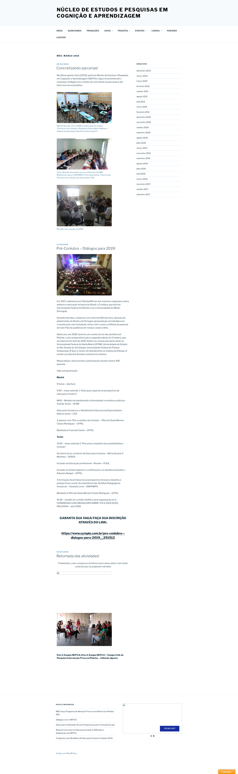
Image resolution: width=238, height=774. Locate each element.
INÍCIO (59, 30)
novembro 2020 (143, 122)
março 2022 (141, 81)
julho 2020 (141, 143)
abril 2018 (140, 174)
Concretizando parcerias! (77, 68)
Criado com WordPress (66, 753)
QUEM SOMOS (74, 30)
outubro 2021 (142, 91)
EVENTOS (139, 30)
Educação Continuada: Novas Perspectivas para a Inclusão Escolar (85, 725)
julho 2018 (141, 168)
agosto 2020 (142, 138)
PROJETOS (123, 30)
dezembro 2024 (143, 70)
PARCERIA (172, 30)
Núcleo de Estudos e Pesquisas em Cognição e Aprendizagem (112, 13)
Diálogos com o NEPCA (66, 719)
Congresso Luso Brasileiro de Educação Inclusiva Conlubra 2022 (84, 738)
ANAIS (107, 30)
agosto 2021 (142, 96)
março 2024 (142, 76)
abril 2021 (140, 101)
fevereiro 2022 (143, 86)
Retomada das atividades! (77, 556)
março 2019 (141, 148)
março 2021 (141, 107)
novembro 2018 (143, 153)
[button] (127, 718)
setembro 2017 (143, 194)
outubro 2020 (142, 127)
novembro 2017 (143, 184)
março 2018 (141, 179)
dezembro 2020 (143, 117)
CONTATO (61, 37)
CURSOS (156, 30)
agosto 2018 (142, 163)
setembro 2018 (143, 158)
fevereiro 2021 (142, 112)
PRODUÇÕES (93, 30)
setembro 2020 (143, 132)
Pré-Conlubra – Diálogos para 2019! (85, 248)
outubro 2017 (142, 189)
